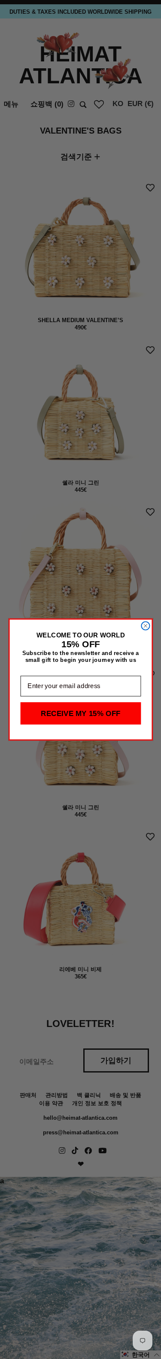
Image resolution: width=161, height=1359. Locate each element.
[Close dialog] (145, 626)
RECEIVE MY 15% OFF (81, 713)
